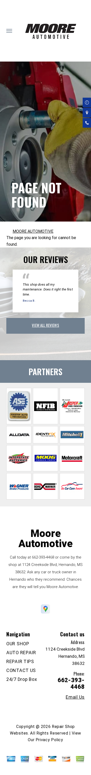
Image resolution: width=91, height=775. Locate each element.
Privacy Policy (49, 739)
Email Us (75, 697)
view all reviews (45, 325)
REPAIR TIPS (20, 661)
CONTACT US (21, 670)
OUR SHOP (17, 643)
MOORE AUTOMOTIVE (33, 231)
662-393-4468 (43, 557)
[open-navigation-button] (9, 31)
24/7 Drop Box (21, 679)
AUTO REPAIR (21, 652)
